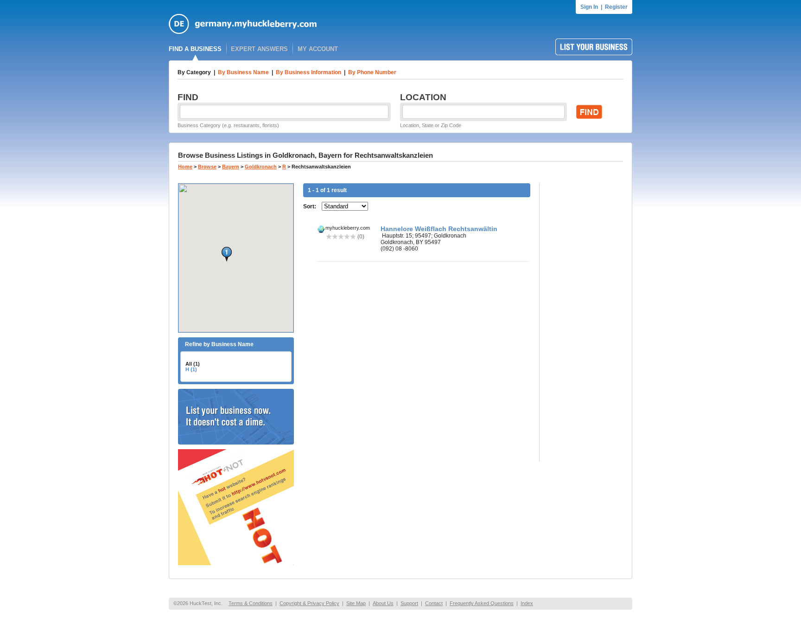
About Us (383, 603)
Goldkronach (261, 166)
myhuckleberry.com (347, 228)
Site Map (356, 603)
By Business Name (243, 72)
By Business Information (308, 72)
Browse (207, 166)
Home (185, 166)
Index (527, 603)
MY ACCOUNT (318, 48)
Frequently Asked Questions (482, 603)
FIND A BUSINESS (195, 48)
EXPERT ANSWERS (259, 48)
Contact (434, 603)
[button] (227, 254)
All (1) (192, 364)
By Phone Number (372, 72)
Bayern (230, 166)
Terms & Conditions (251, 603)
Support (409, 603)
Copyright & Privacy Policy (309, 603)
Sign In (589, 7)
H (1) (191, 369)
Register (616, 7)
